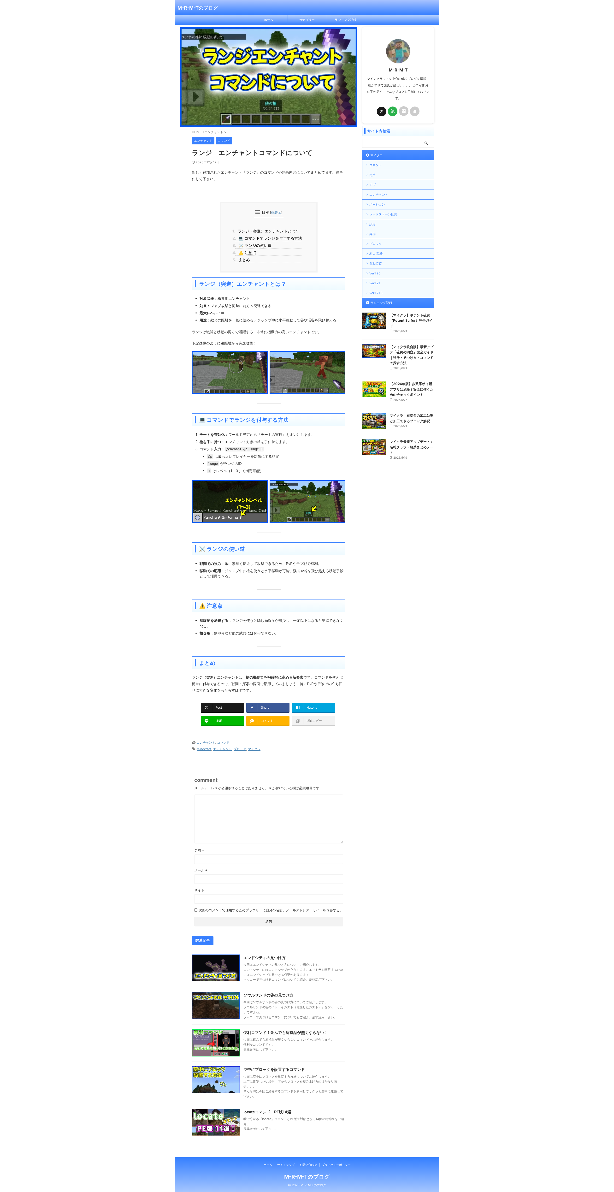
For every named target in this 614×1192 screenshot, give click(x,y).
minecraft (204, 749)
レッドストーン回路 (383, 214)
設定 (372, 224)
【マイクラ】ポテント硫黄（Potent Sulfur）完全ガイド (411, 320)
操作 (372, 234)
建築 (372, 175)
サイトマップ (286, 1165)
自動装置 (375, 263)
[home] (414, 111)
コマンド (223, 742)
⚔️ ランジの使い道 (253, 245)
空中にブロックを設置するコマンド (274, 1069)
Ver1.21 (374, 283)
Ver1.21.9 (376, 293)
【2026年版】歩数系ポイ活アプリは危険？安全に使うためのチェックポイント (411, 389)
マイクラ (254, 749)
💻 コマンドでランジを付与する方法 (268, 238)
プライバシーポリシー (336, 1165)
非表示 (276, 212)
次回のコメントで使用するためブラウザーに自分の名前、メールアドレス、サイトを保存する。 (271, 910)
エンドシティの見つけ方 (264, 957)
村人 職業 (376, 253)
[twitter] (381, 111)
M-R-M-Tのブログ (197, 8)
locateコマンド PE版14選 (267, 1111)
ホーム (268, 20)
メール (200, 870)
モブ (372, 185)
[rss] (392, 111)
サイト (199, 890)
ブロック (240, 749)
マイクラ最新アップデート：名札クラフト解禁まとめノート (411, 446)
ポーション (377, 204)
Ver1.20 (374, 273)
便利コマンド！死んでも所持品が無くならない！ (285, 1032)
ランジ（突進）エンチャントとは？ (267, 231)
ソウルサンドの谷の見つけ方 (268, 995)
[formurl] (403, 111)
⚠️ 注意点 (245, 252)
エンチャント (205, 742)
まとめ (242, 259)
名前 (199, 850)
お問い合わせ (308, 1165)
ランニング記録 (345, 20)
